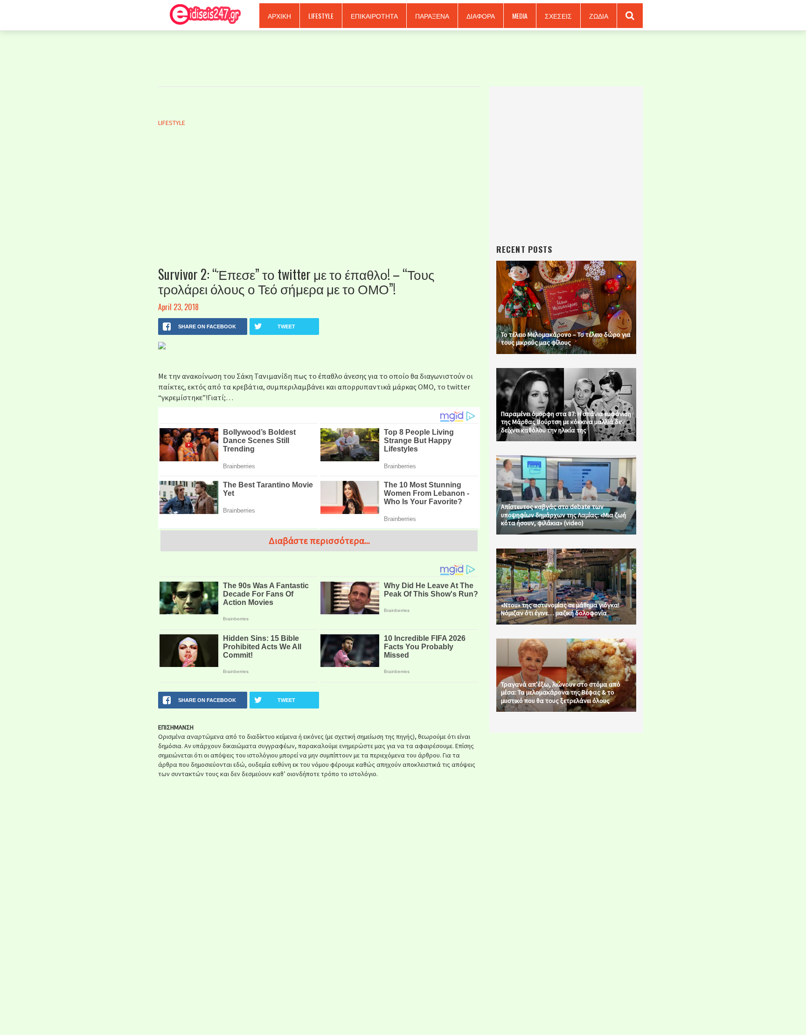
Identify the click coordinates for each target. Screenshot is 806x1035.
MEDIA (520, 16)
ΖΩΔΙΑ (598, 16)
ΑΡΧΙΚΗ (279, 16)
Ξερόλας (202, 15)
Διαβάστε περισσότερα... (319, 540)
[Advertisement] (319, 206)
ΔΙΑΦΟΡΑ (480, 16)
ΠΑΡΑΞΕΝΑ (432, 16)
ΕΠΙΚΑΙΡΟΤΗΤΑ (374, 16)
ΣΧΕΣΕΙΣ (558, 16)
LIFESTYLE (321, 16)
